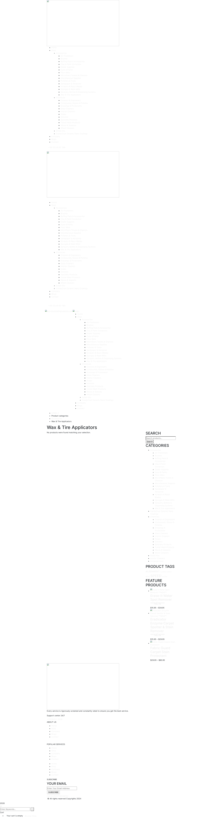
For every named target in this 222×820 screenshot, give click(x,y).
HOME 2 (55, 413)
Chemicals (154, 517)
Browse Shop (31, 816)
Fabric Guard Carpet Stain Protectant (160, 652)
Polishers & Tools (162, 486)
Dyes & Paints (161, 472)
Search (150, 441)
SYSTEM (164, 576)
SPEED (155, 576)
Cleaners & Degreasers (165, 519)
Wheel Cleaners (161, 553)
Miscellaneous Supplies (165, 483)
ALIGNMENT (153, 571)
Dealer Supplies (162, 469)
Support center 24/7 (56, 715)
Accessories (56, 418)
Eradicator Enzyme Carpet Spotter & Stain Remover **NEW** (162, 627)
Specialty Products (163, 544)
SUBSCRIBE (53, 792)
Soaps (157, 539)
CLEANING (163, 572)
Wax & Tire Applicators (165, 508)
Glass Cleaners (161, 533)
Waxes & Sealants (162, 550)
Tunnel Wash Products (164, 547)
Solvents (158, 541)
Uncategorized (156, 561)
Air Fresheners (161, 453)
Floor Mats (159, 475)
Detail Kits (154, 555)
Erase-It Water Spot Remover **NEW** (161, 599)
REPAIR (148, 576)
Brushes (158, 455)
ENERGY (169, 572)
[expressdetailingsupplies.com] (59, 311)
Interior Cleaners (162, 536)
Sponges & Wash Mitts (164, 500)
